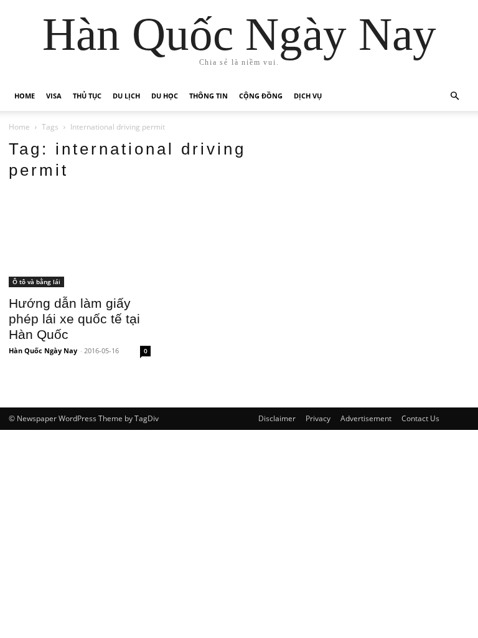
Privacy (318, 418)
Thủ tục (87, 95)
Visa (54, 95)
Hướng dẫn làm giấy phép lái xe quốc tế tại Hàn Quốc (74, 318)
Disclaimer (277, 418)
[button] (454, 96)
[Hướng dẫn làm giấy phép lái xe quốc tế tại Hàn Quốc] (80, 240)
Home (24, 95)
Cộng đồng (261, 95)
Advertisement (365, 418)
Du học (164, 95)
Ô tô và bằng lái (36, 281)
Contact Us (420, 418)
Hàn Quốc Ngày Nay (43, 350)
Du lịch (126, 95)
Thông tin (208, 95)
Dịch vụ (308, 95)
